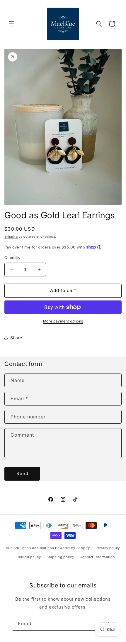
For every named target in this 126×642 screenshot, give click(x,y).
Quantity (12, 257)
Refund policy (29, 557)
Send (22, 473)
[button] (11, 23)
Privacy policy (108, 548)
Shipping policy (60, 557)
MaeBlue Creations (37, 548)
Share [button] (16, 337)
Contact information (97, 557)
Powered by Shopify (72, 548)
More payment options (63, 321)
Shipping (11, 236)
